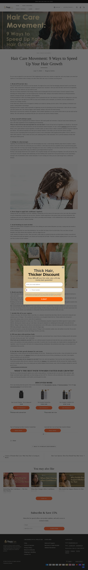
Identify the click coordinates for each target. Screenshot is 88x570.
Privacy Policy (55, 295)
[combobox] (28, 290)
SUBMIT (44, 299)
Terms (59, 295)
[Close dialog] (63, 267)
